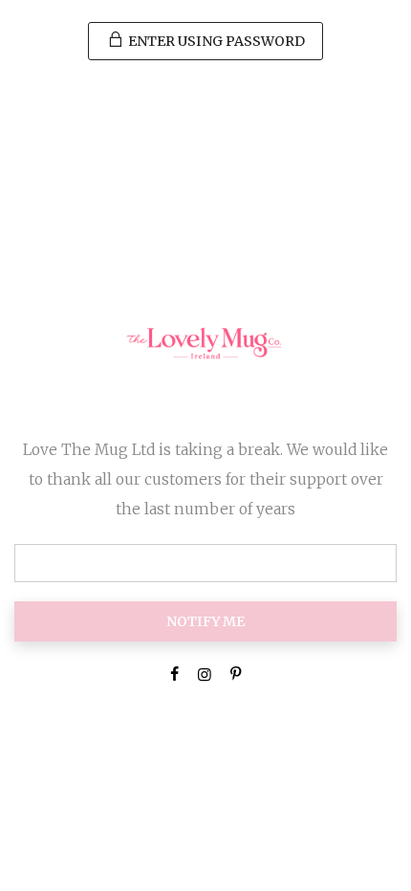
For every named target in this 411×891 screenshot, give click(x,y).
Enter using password (215, 41)
